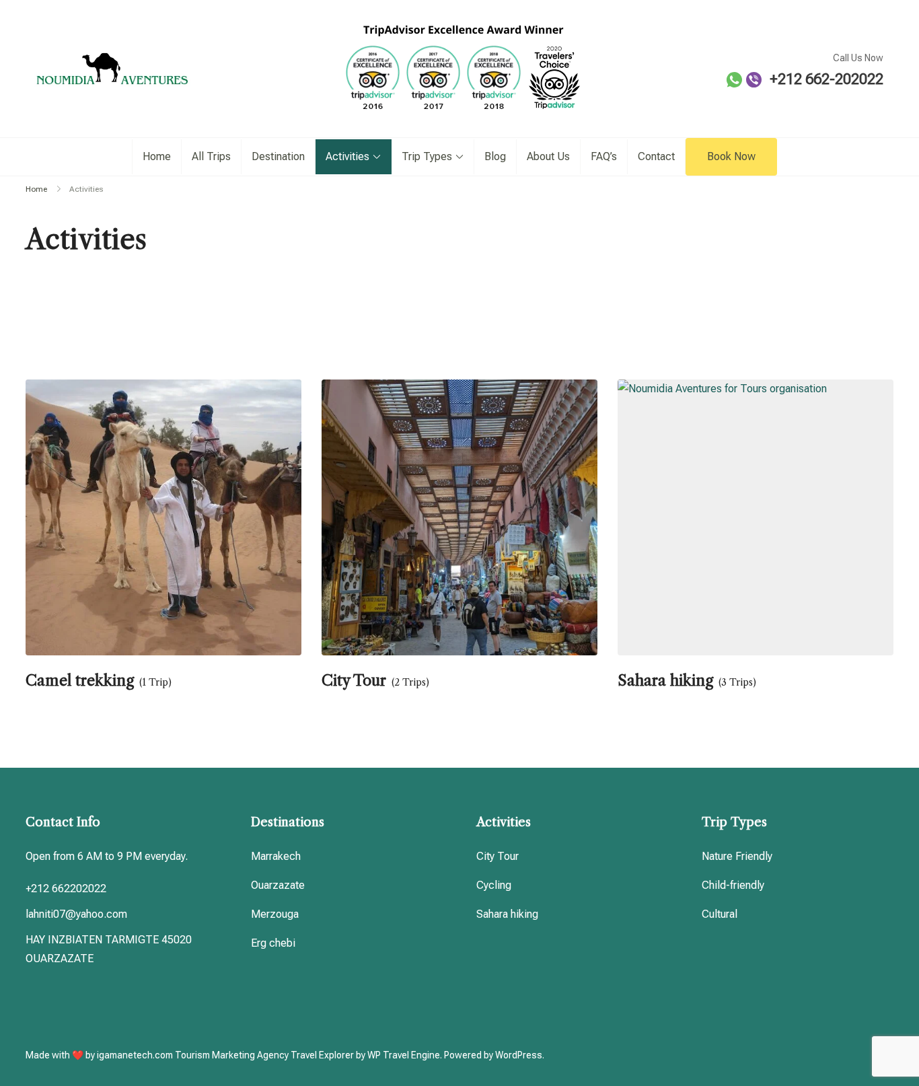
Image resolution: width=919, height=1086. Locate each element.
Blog (495, 156)
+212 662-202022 (826, 79)
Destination (278, 156)
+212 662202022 (66, 888)
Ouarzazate (278, 885)
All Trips (211, 156)
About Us (548, 156)
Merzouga (275, 914)
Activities (347, 156)
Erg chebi (273, 943)
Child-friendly (733, 885)
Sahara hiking (665, 681)
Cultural (719, 914)
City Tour (354, 681)
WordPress (518, 1055)
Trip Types (427, 156)
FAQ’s (604, 156)
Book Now (731, 156)
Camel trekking (80, 681)
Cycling (493, 885)
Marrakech (276, 856)
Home (157, 156)
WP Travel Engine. (404, 1055)
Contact (656, 156)
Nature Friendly (737, 856)
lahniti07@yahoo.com (76, 914)
